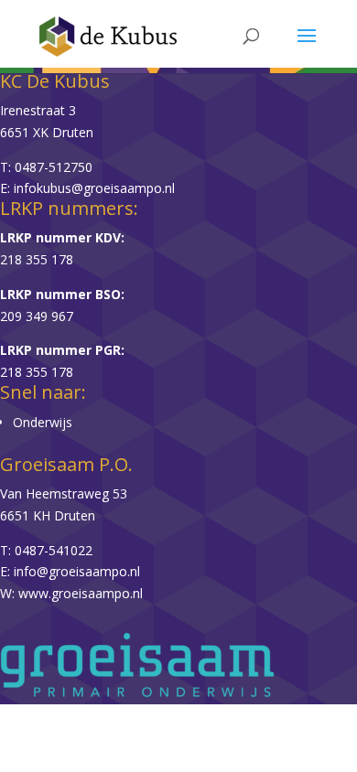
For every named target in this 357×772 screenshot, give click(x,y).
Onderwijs (42, 422)
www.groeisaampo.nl (80, 593)
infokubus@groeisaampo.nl (94, 188)
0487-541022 (53, 550)
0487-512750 (53, 167)
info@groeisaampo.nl (77, 571)
